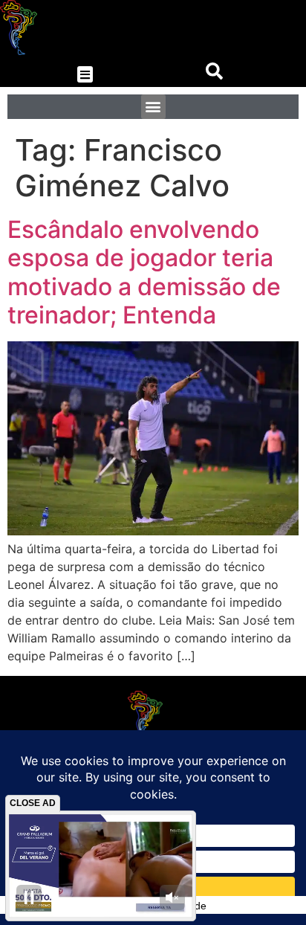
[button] (85, 74)
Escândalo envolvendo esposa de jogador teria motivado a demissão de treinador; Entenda (144, 272)
